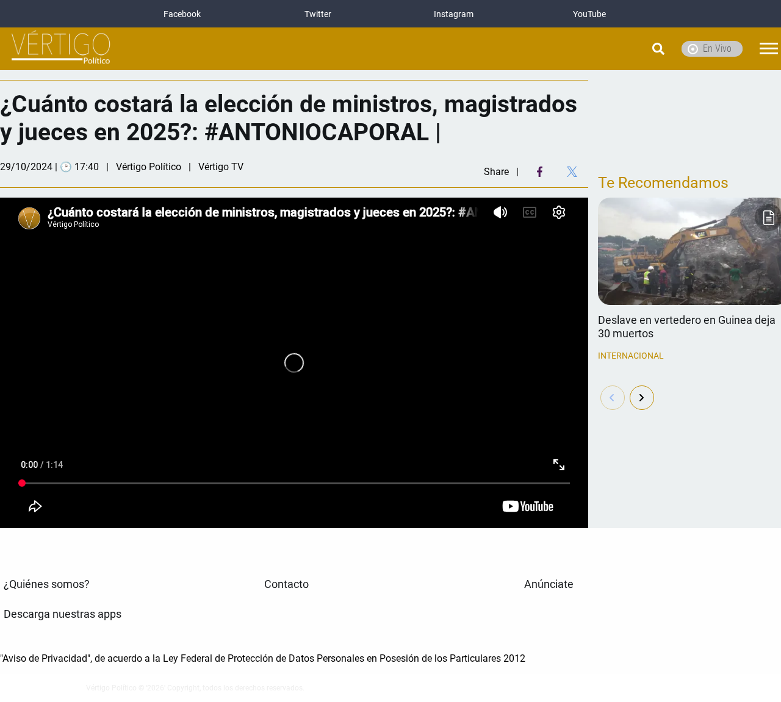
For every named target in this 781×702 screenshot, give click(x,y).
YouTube (589, 14)
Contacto (286, 584)
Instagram (453, 14)
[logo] (61, 49)
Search (627, 48)
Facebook (182, 14)
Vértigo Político (148, 167)
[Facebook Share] (539, 172)
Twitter (317, 14)
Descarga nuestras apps (62, 614)
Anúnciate (549, 584)
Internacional (631, 355)
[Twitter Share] (572, 172)
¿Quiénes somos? (47, 584)
